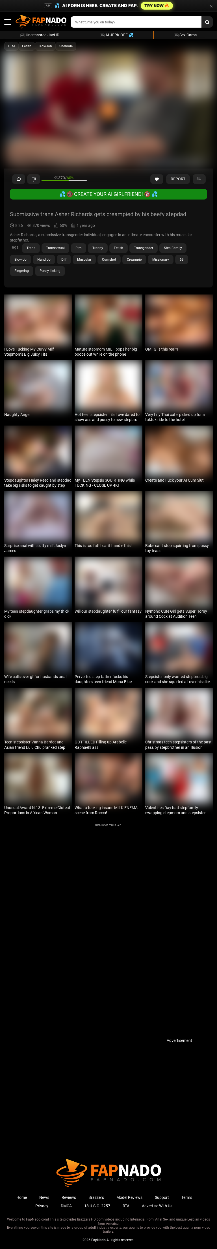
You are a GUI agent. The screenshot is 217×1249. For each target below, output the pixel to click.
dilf (63, 260)
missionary (160, 260)
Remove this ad (108, 825)
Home (21, 1197)
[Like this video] (156, 179)
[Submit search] (207, 22)
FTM (11, 46)
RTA (126, 1206)
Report (178, 179)
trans (31, 248)
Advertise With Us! (157, 1206)
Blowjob (20, 260)
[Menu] (7, 22)
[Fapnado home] (108, 1186)
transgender (143, 248)
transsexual (55, 248)
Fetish (26, 46)
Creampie (134, 260)
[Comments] (199, 179)
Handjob (44, 260)
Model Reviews (129, 1197)
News (44, 1197)
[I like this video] (18, 179)
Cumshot (109, 260)
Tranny (97, 248)
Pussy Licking (50, 271)
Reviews (69, 1197)
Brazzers (96, 1197)
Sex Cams (186, 35)
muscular (84, 260)
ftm (78, 248)
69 (182, 260)
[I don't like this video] (33, 179)
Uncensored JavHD (40, 35)
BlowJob (45, 46)
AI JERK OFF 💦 (117, 35)
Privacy (41, 1206)
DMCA (66, 1206)
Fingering (21, 271)
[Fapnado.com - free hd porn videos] (41, 22)
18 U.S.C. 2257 (97, 1206)
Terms (186, 1197)
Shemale (66, 46)
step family (173, 248)
